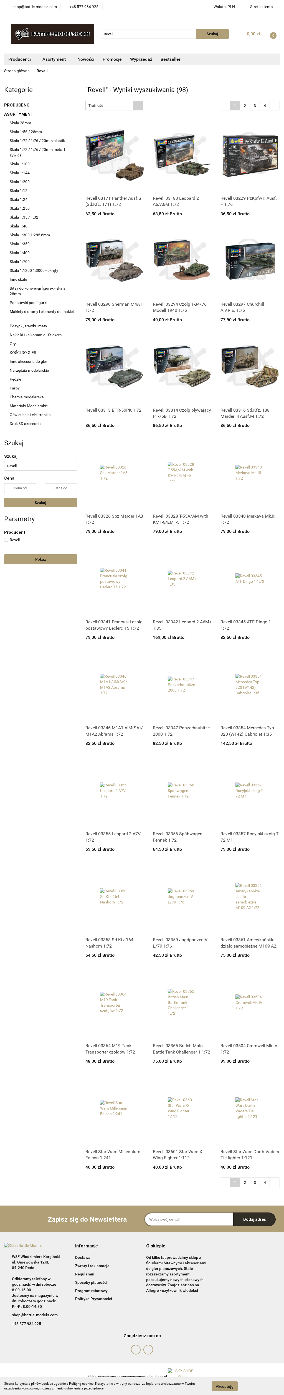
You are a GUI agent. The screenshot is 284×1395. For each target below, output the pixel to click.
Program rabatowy (91, 1290)
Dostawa (82, 1257)
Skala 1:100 (20, 164)
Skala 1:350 (20, 244)
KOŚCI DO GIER (23, 352)
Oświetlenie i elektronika (30, 414)
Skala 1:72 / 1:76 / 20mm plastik (37, 140)
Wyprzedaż (141, 59)
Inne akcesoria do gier (29, 361)
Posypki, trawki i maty (28, 326)
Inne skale (18, 279)
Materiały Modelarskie (29, 406)
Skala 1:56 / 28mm (26, 132)
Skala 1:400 (20, 252)
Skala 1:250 (20, 208)
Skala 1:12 (18, 190)
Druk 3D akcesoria (25, 423)
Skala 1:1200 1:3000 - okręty (34, 270)
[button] (86, 1246)
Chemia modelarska (27, 397)
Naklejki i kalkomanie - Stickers (36, 335)
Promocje (112, 59)
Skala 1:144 (20, 173)
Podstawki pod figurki (29, 302)
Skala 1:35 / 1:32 (24, 217)
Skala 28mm (21, 123)
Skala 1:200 (20, 181)
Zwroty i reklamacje (92, 1266)
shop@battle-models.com (35, 1315)
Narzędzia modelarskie (30, 370)
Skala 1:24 (18, 199)
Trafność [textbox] (95, 105)
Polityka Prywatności (93, 1299)
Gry (13, 343)
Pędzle (15, 379)
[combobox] (114, 105)
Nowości (85, 59)
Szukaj (40, 502)
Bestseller (171, 59)
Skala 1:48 (18, 226)
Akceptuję (225, 1386)
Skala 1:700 (20, 261)
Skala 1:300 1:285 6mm (30, 235)
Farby (15, 388)
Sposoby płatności (91, 1282)
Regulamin (84, 1274)
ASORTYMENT (19, 114)
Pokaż (40, 559)
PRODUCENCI (18, 105)
